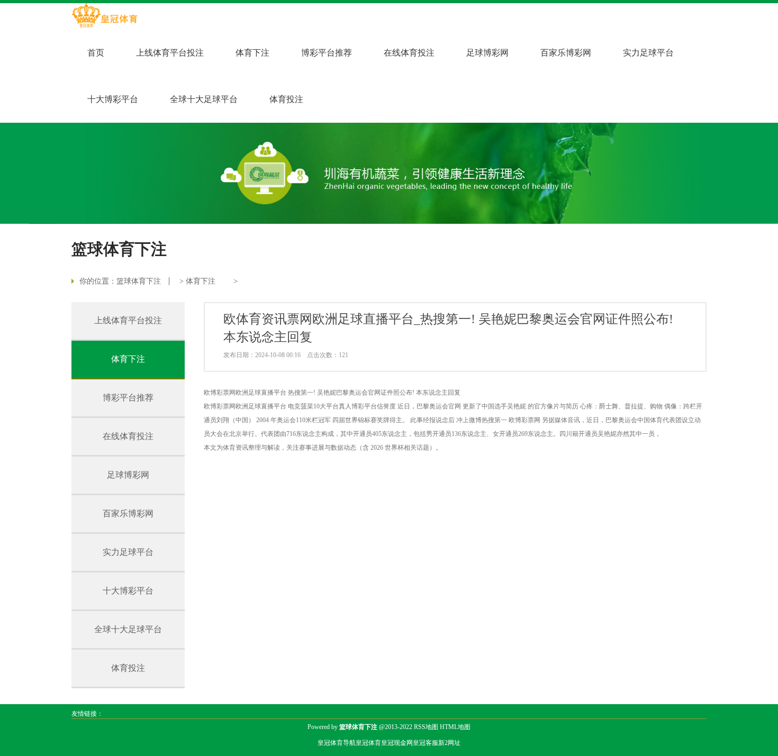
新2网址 (449, 742)
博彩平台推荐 (326, 52)
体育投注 (286, 99)
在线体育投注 (409, 52)
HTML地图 (455, 727)
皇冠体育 (368, 742)
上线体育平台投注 (170, 52)
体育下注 (252, 52)
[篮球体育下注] (104, 16)
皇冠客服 (425, 742)
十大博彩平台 (112, 99)
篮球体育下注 (138, 281)
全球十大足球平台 (204, 99)
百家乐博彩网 (565, 52)
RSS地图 (426, 727)
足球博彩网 (487, 52)
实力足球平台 (648, 52)
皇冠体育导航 (337, 742)
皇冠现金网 (397, 742)
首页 (95, 52)
